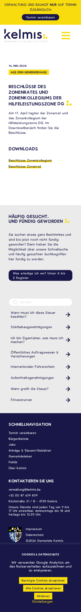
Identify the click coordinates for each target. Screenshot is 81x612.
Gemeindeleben (20, 456)
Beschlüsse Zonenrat (25, 166)
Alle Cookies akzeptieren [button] (43, 588)
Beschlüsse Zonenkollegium (30, 160)
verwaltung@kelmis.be (25, 489)
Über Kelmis (18, 468)
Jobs (12, 444)
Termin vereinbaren (40, 17)
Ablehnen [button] (43, 596)
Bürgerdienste (19, 438)
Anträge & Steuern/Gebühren (30, 450)
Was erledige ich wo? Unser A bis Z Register (39, 275)
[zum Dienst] (67, 314)
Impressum (34, 529)
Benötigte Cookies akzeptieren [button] (43, 580)
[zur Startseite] (26, 35)
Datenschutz (35, 535)
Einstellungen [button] (42, 601)
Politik (13, 462)
